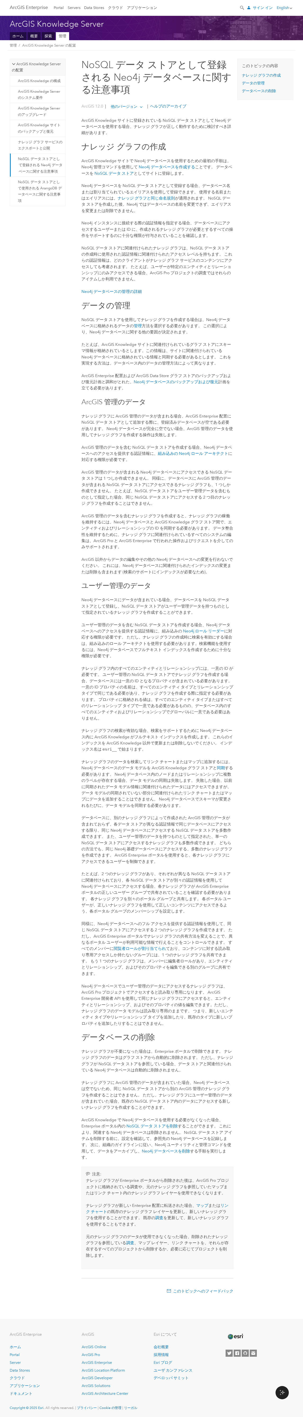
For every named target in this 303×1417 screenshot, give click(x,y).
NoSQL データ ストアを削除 (152, 1126)
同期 (221, 767)
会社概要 (161, 1347)
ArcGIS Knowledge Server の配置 (49, 45)
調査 (159, 1217)
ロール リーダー (203, 631)
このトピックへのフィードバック (203, 1291)
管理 (62, 36)
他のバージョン (124, 106)
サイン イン (263, 7)
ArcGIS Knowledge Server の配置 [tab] (36, 67)
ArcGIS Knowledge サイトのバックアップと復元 (39, 128)
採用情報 (161, 1354)
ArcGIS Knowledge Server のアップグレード (39, 111)
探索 (48, 36)
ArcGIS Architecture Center (105, 1393)
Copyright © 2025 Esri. (27, 1408)
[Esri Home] (235, 1336)
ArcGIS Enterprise (29, 7)
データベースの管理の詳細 (111, 291)
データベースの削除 (259, 91)
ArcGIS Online (94, 1347)
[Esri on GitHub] (245, 1353)
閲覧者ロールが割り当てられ (140, 948)
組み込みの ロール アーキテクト (193, 453)
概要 (34, 36)
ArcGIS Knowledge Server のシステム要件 (39, 94)
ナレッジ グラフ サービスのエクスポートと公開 (40, 145)
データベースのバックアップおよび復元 (176, 381)
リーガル (130, 1408)
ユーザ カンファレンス (173, 1370)
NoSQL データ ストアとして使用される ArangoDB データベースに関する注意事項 (40, 191)
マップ (202, 1205)
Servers (74, 7)
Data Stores (94, 7)
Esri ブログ (163, 1362)
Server (15, 1362)
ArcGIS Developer (97, 1378)
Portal (59, 7)
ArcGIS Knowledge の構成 (39, 81)
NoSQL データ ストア (114, 173)
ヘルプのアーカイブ (167, 106)
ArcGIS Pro (91, 1354)
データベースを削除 (166, 1151)
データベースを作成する (167, 167)
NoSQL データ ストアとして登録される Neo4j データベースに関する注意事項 (40, 165)
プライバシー (87, 1408)
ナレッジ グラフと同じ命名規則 (146, 198)
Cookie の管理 (110, 1408)
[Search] (242, 7)
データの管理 (253, 83)
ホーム (18, 36)
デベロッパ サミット (171, 1378)
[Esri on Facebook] (237, 1353)
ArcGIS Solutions (96, 1385)
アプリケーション (142, 7)
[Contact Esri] (253, 1353)
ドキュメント (21, 1393)
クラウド (115, 7)
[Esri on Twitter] (229, 1353)
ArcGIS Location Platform (103, 1370)
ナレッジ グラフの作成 (261, 75)
